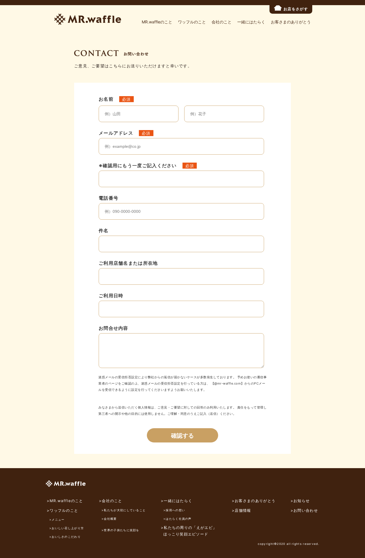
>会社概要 (109, 518)
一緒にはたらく (251, 21)
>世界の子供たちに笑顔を (120, 530)
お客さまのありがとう (291, 21)
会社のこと (222, 21)
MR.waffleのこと (157, 21)
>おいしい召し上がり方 (66, 528)
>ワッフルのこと (62, 510)
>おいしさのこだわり (65, 536)
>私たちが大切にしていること (124, 510)
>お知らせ (300, 500)
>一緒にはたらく (176, 500)
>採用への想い (174, 510)
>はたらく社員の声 (177, 518)
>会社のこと (110, 500)
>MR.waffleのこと (65, 500)
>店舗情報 (241, 510)
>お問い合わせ (304, 510)
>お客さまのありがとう (253, 500)
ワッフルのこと (192, 21)
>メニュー (57, 519)
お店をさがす (295, 9)
